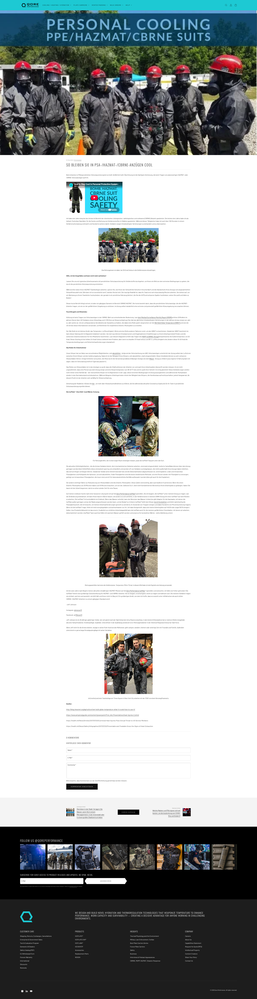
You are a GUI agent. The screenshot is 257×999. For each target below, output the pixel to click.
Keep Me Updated (108, 518)
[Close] (167, 476)
